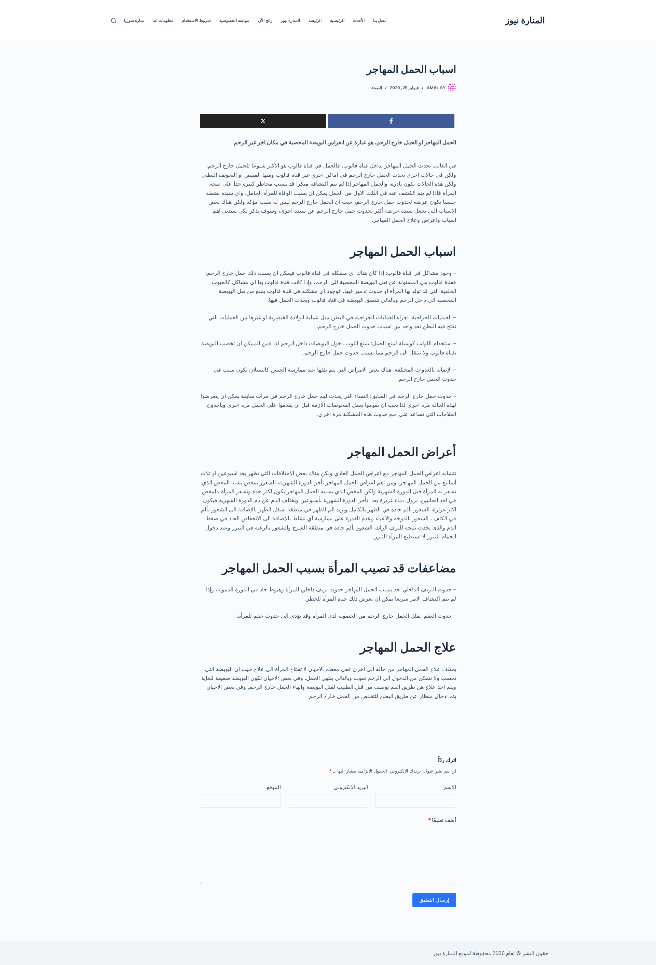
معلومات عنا (162, 20)
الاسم (450, 787)
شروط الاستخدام (196, 20)
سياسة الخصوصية (234, 20)
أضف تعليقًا (442, 820)
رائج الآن (265, 20)
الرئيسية (337, 20)
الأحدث (359, 20)
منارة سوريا (134, 20)
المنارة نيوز (525, 20)
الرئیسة (315, 20)
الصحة (376, 87)
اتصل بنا (379, 20)
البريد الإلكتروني (351, 787)
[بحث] (113, 20)
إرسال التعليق (434, 900)
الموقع (274, 787)
